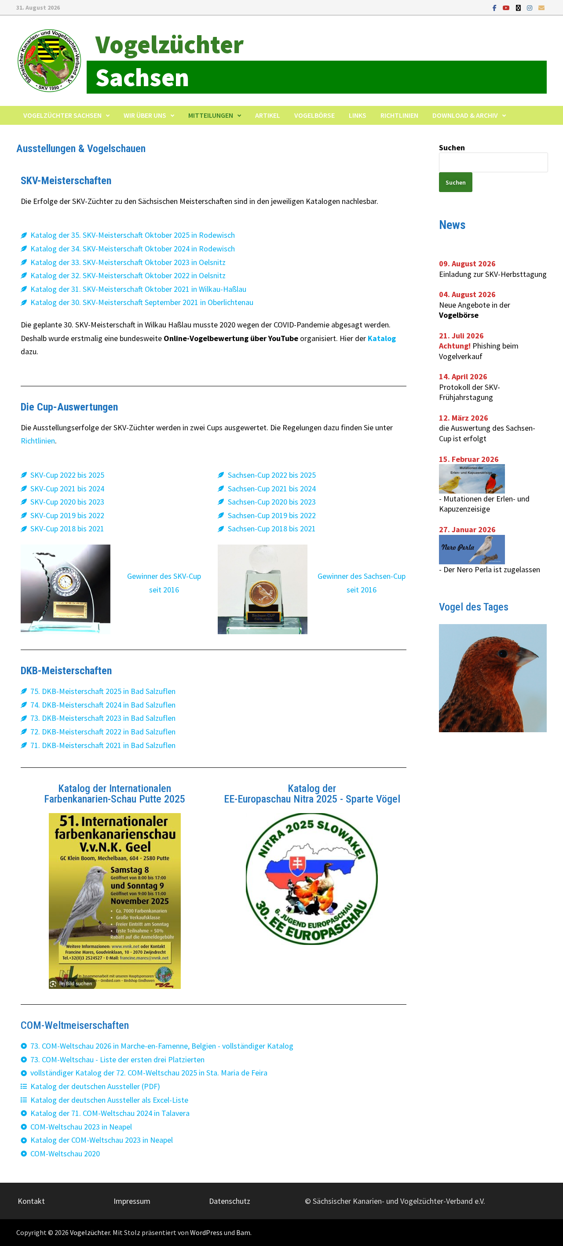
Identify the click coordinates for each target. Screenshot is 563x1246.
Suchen (452, 147)
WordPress (206, 1232)
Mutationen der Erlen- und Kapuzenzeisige (484, 504)
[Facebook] (495, 7)
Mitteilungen (210, 115)
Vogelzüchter (169, 44)
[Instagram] (530, 7)
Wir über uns (145, 115)
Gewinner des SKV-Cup (164, 576)
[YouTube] (507, 7)
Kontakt (31, 1201)
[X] (519, 7)
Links (357, 115)
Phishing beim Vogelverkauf (479, 351)
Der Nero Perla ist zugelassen (491, 569)
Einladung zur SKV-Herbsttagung (493, 274)
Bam (243, 1232)
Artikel (267, 115)
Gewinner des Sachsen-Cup (362, 576)
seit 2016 (164, 590)
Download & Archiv (465, 115)
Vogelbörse (314, 115)
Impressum (131, 1201)
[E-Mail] (541, 7)
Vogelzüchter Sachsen (62, 115)
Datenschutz (229, 1201)
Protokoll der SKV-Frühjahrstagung (469, 392)
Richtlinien (399, 115)
